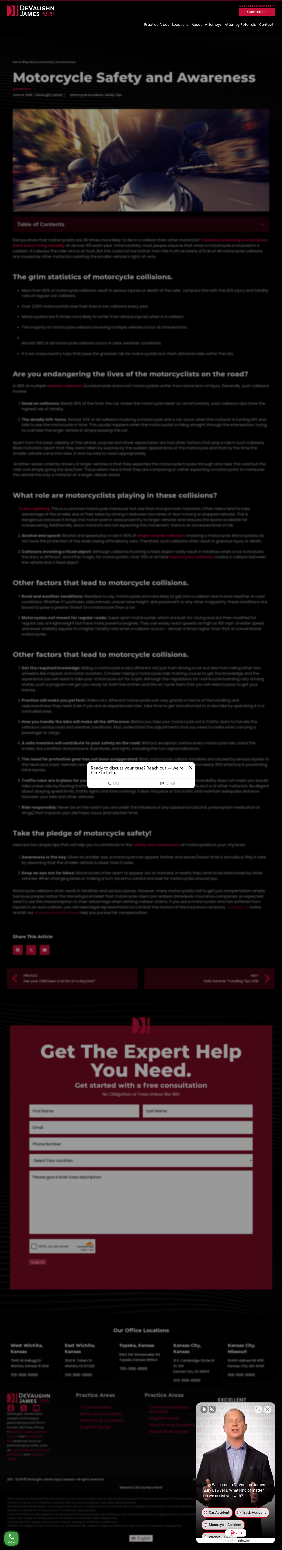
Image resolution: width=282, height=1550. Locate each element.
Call (117, 783)
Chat (171, 783)
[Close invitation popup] (190, 767)
